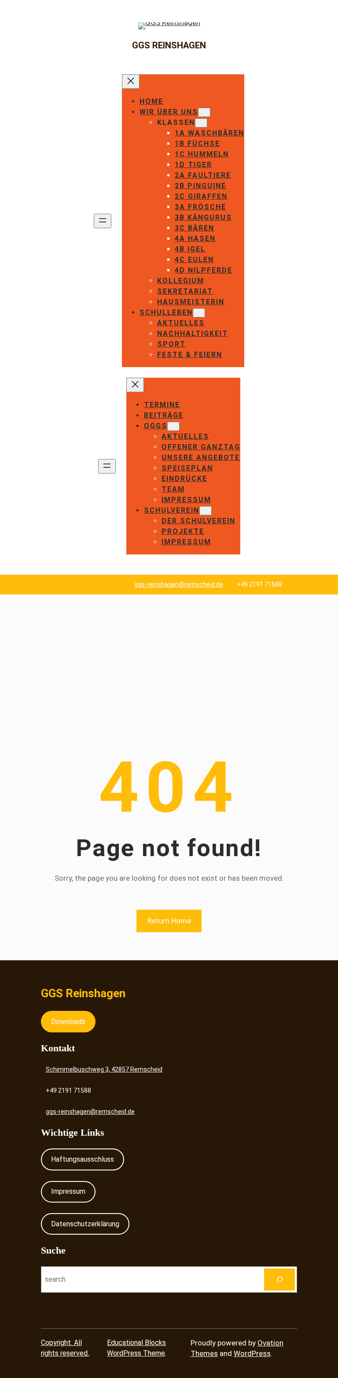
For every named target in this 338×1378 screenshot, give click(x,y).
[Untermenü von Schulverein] (205, 510)
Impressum (68, 1191)
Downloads (68, 1021)
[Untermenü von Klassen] (201, 123)
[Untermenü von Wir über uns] (204, 112)
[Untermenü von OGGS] (173, 426)
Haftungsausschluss (82, 1159)
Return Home (169, 920)
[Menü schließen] (131, 81)
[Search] (279, 1279)
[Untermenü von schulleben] (199, 312)
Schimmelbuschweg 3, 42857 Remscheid (104, 1069)
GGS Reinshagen (169, 45)
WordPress (252, 1353)
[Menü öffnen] (102, 221)
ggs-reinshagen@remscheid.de (178, 584)
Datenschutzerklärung (85, 1224)
